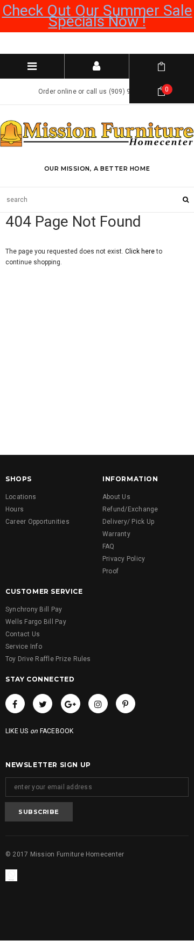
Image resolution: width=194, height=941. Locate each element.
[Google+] (70, 703)
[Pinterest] (125, 703)
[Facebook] (15, 703)
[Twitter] (42, 703)
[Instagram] (98, 703)
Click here (140, 251)
